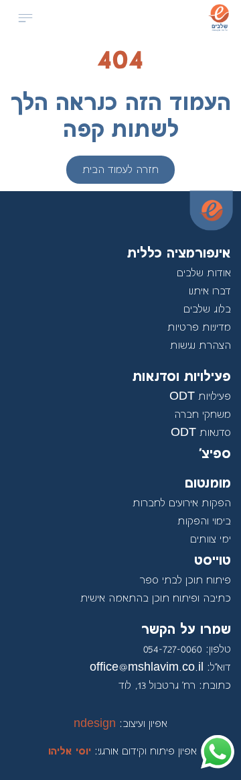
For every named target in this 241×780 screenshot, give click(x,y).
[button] (25, 19)
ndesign (120, 724)
